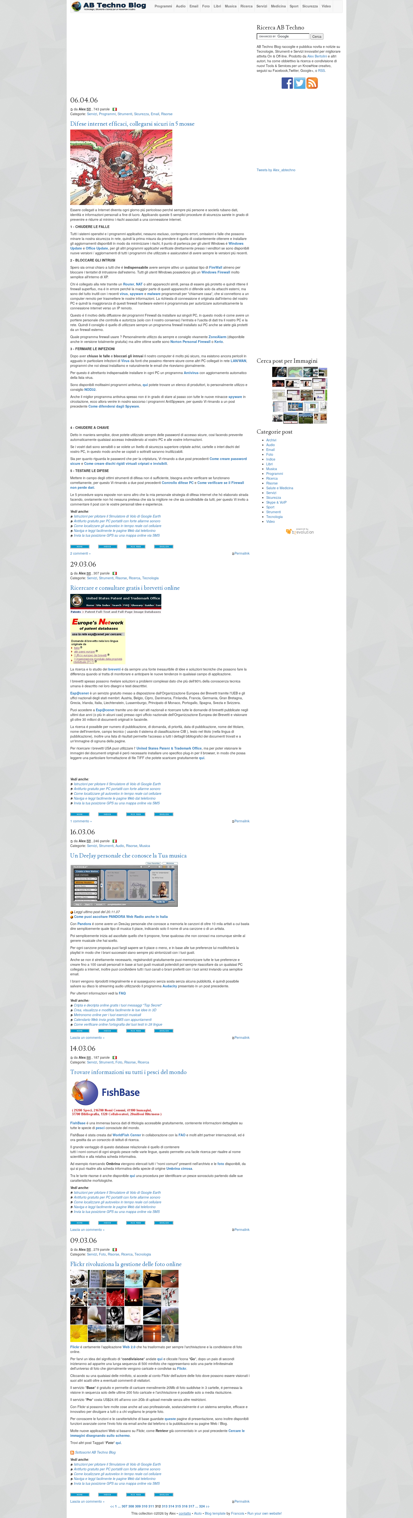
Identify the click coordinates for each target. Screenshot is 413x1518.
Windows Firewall (215, 272)
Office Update (97, 248)
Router (128, 284)
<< (112, 1506)
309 (138, 1506)
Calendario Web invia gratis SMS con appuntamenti (113, 1019)
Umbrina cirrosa (179, 1168)
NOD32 (90, 389)
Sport (294, 6)
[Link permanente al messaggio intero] (71, 109)
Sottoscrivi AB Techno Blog (95, 1452)
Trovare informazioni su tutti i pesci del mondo (128, 1072)
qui (145, 384)
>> (208, 1506)
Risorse (167, 113)
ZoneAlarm (217, 336)
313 (165, 1506)
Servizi (261, 6)
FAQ (122, 993)
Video (326, 6)
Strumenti (125, 113)
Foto (206, 6)
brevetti (114, 669)
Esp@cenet (79, 693)
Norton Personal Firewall (190, 341)
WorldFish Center (127, 1134)
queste (170, 1418)
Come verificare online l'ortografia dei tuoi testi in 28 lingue (118, 1024)
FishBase (78, 1122)
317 (191, 1506)
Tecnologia (150, 577)
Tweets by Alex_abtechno (276, 169)
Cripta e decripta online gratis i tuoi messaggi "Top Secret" (118, 1005)
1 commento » (81, 821)
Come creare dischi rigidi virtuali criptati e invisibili (125, 463)
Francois (237, 1513)
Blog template (215, 1513)
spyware (136, 293)
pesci (100, 1127)
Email (194, 6)
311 (151, 1506)
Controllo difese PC (178, 482)
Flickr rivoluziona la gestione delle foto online (126, 1264)
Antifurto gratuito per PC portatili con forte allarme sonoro (117, 520)
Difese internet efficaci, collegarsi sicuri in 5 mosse (132, 124)
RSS (321, 70)
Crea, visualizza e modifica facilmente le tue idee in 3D (115, 1009)
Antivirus (191, 372)
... (119, 1506)
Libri (217, 6)
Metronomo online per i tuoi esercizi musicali (107, 1014)
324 (202, 1506)
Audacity (170, 986)
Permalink (242, 553)
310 (144, 1506)
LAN (234, 360)
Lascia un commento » (87, 1037)
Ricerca (246, 6)
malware (154, 293)
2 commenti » (80, 553)
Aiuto (198, 1513)
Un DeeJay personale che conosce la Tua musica (128, 855)
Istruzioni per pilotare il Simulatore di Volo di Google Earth (117, 516)
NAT (139, 284)
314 (171, 1506)
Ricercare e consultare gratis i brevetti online (125, 588)
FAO (182, 1134)
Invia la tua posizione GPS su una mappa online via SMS (117, 535)
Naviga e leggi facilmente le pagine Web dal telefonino (115, 530)
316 (185, 1506)
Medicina (278, 6)
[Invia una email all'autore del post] (89, 109)
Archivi (271, 440)
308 (131, 1506)
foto (220, 1163)
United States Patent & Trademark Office (169, 748)
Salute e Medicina (279, 487)
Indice (270, 459)
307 (124, 1506)
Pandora (84, 923)
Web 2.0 (129, 1346)
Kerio (218, 341)
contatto (185, 1513)
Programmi (163, 6)
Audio (181, 6)
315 (178, 1506)
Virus (125, 360)
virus (124, 293)
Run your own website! (264, 1513)
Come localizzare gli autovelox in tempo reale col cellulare (117, 525)
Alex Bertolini (317, 56)
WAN (242, 360)
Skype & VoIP (276, 502)
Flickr (74, 1346)
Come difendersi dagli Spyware (113, 406)
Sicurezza (310, 6)
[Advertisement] (160, 55)
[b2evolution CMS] (299, 531)
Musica (231, 6)
